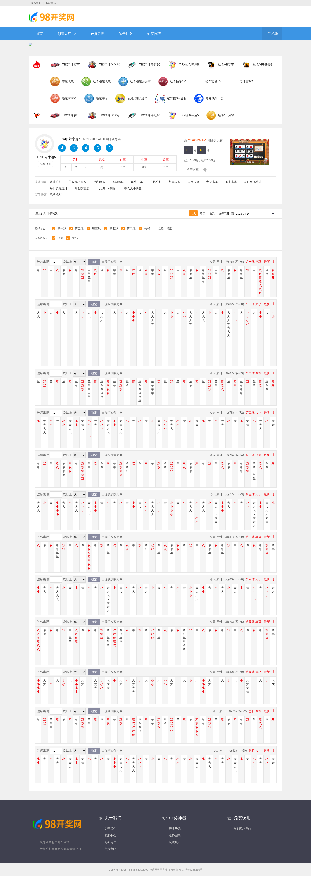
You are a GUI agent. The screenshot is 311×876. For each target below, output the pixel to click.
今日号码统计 (253, 182)
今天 (193, 213)
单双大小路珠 (77, 182)
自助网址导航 (242, 828)
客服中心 (110, 835)
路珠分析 (56, 182)
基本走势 (174, 182)
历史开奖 (137, 182)
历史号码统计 (108, 188)
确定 (94, 261)
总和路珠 (99, 182)
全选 (161, 228)
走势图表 (97, 34)
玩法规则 (56, 194)
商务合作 (110, 842)
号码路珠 (118, 182)
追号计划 (125, 34)
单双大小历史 (133, 188)
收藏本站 (51, 3)
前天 (212, 213)
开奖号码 (175, 828)
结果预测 (45, 164)
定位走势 (193, 182)
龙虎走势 (212, 182)
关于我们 (110, 828)
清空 (169, 228)
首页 (39, 34)
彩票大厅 (64, 34)
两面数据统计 (83, 188)
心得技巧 (154, 34)
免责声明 (110, 849)
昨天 (202, 213)
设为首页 (36, 3)
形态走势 (231, 182)
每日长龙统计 (58, 188)
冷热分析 (156, 182)
